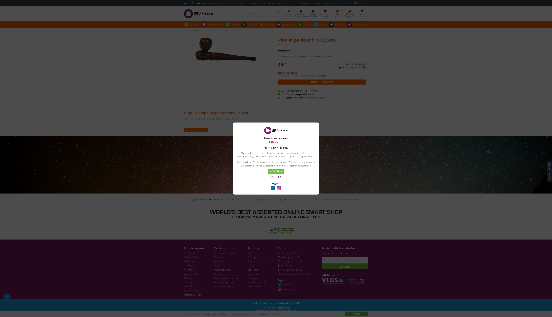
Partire (274, 177)
